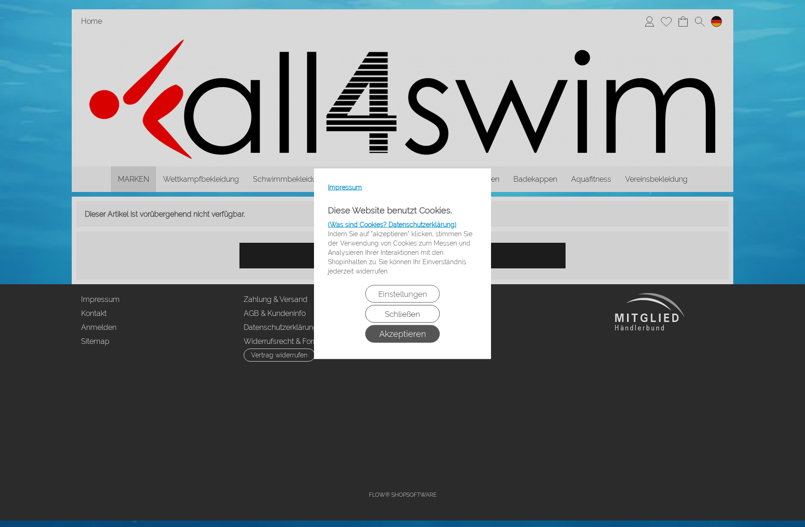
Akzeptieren (402, 333)
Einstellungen (402, 293)
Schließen (402, 313)
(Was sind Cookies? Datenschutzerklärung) (392, 224)
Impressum (345, 187)
